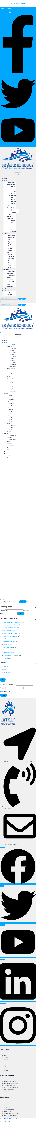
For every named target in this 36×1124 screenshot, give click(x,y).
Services (6, 269)
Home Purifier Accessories (14, 223)
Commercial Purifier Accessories (14, 229)
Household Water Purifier (11, 183)
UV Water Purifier (13, 192)
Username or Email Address (8, 684)
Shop (5, 180)
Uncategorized (7, 650)
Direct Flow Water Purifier (14, 197)
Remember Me (6, 691)
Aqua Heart (11, 235)
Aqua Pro (6, 666)
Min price (2, 610)
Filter (21, 613)
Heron (5, 669)
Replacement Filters (9, 641)
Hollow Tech (9, 251)
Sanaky (10, 263)
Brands (5, 233)
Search (2, 599)
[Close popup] (3, 680)
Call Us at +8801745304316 (19, 3)
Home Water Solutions (11, 272)
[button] (18, 173)
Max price (26, 610)
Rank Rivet (9, 1122)
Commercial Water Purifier (11, 207)
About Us (6, 290)
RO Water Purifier (13, 188)
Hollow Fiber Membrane (14, 202)
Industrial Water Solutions (10, 284)
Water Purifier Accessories (11, 216)
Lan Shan (11, 256)
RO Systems (13, 211)
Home (5, 178)
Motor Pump (6, 639)
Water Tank (6, 658)
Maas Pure (9, 422)
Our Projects (9, 293)
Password (3, 688)
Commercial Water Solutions (11, 277)
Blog (4, 288)
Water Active (9, 266)
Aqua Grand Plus (11, 238)
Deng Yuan (9, 406)
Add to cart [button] (13, 512)
